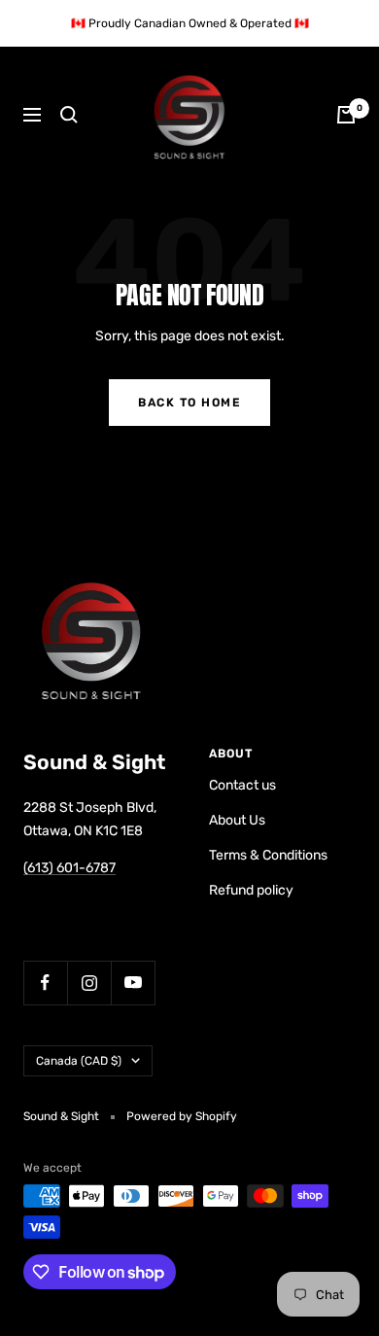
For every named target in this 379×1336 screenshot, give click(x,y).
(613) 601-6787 (69, 868)
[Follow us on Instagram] (89, 982)
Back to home (189, 402)
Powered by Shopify (181, 1116)
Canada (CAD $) (78, 1061)
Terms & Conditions (268, 855)
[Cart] (346, 114)
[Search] (69, 114)
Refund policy (251, 890)
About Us (237, 820)
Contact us (242, 785)
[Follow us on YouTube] (133, 982)
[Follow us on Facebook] (45, 982)
